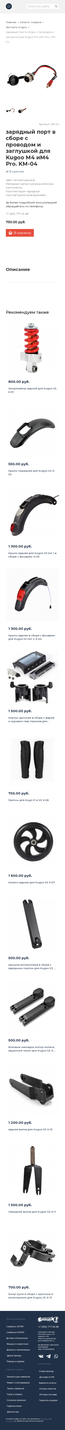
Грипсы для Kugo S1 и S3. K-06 (28, 800)
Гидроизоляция (14, 1406)
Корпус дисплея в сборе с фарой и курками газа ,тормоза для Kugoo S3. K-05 (31, 719)
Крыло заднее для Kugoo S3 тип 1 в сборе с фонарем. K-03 (32, 555)
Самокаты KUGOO (15, 1332)
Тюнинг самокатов (15, 1388)
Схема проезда (46, 1371)
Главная (11, 22)
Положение (45, 1419)
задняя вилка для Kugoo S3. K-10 (30, 1129)
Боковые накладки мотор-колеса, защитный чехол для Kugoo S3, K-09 (31, 1048)
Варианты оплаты (47, 1383)
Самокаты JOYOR (15, 1326)
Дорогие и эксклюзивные (18, 1350)
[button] (55, 76)
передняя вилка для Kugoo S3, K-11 (32, 1211)
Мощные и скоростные (17, 1344)
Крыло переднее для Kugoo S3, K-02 (31, 472)
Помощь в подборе (15, 1361)
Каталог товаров (31, 22)
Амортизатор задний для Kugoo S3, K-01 (32, 390)
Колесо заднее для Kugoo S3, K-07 (31, 882)
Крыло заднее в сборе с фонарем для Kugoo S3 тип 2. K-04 (31, 637)
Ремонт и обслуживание (18, 1383)
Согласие (10, 1421)
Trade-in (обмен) (14, 1394)
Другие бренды (14, 1355)
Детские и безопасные (17, 1338)
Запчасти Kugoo (16, 27)
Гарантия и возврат (48, 1400)
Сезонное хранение (16, 1400)
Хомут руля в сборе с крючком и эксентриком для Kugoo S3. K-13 (30, 1295)
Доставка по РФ (46, 1377)
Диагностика (13, 1412)
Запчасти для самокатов (18, 1377)
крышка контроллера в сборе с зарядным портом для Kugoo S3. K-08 (32, 966)
